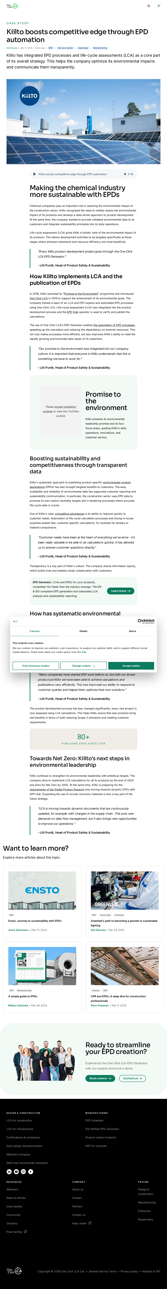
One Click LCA (39, 298)
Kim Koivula (12, 48)
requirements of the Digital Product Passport (57, 789)
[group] (83, 174)
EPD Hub (72, 312)
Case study (83, 48)
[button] (34, 174)
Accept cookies (131, 665)
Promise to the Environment (81, 293)
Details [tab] (84, 631)
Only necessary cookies (35, 665)
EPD (51, 48)
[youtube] (16, 1171)
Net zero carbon (65, 48)
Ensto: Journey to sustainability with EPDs (34, 920)
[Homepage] (12, 6)
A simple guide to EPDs (22, 996)
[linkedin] (9, 1171)
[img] (125, 174)
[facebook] (30, 1171)
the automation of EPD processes (114, 325)
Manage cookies (81, 665)
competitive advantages (69, 513)
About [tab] (132, 631)
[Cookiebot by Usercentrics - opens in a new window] (140, 621)
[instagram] (23, 1171)
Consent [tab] (34, 631)
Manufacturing (100, 48)
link (84, 652)
